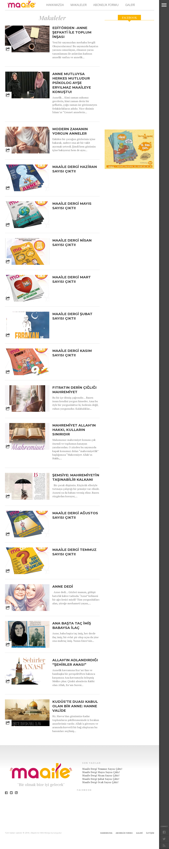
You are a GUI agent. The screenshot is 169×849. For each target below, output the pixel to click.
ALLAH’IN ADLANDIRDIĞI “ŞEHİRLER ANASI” (75, 662)
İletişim (150, 833)
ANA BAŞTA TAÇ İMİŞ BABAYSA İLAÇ (71, 625)
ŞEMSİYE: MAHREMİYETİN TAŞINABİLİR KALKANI (75, 477)
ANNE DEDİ (62, 586)
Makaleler (78, 5)
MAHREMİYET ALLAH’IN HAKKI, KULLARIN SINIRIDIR (74, 429)
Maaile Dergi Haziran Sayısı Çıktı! (74, 169)
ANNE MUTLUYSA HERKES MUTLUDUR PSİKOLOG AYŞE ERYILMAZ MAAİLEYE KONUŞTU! (71, 83)
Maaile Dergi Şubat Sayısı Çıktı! (72, 316)
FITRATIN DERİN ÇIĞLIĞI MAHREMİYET (74, 389)
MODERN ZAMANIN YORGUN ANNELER (70, 131)
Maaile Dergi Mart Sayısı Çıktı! (71, 279)
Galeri (130, 5)
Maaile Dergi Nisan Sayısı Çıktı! (72, 242)
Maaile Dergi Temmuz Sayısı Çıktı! (74, 552)
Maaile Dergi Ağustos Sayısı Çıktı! (75, 515)
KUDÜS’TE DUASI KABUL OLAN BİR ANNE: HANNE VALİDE (75, 706)
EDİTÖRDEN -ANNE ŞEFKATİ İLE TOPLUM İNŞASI (71, 32)
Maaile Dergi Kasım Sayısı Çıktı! (72, 353)
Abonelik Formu (106, 5)
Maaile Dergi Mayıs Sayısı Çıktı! (71, 205)
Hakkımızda (55, 5)
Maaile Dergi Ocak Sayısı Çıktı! (100, 782)
